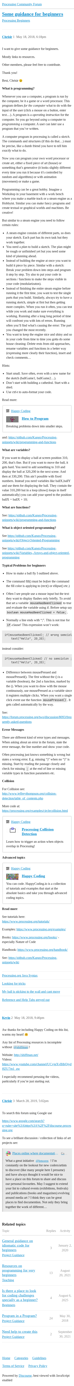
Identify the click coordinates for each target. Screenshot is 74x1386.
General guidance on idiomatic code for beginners (17, 1245)
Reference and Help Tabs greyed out (26, 1000)
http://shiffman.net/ (26, 1055)
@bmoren (42, 1160)
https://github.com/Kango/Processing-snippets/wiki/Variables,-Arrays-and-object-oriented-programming (36, 553)
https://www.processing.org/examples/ (41, 929)
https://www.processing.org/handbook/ (42, 949)
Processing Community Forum (22, 4)
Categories (21, 1358)
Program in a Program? (19, 1316)
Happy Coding (20, 411)
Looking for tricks (13, 983)
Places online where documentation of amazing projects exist (35, 1153)
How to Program (35, 418)
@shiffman (21, 1047)
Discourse (25, 1375)
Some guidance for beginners (32, 14)
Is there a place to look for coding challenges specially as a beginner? (20, 1295)
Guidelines (39, 1358)
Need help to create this (19, 1331)
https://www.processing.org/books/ (34, 937)
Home (6, 1358)
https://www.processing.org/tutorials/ (26, 921)
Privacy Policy (37, 1366)
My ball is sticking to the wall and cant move (31, 991)
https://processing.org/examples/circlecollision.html (35, 810)
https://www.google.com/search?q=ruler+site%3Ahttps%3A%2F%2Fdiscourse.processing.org (36, 1125)
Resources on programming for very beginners (18, 1270)
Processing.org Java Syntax (20, 975)
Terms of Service (13, 1366)
